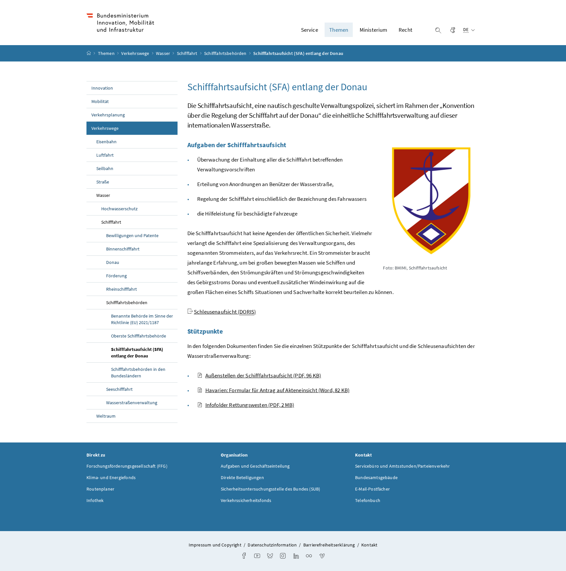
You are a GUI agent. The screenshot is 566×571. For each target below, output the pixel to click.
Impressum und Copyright (215, 545)
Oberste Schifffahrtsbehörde (138, 336)
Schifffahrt (187, 53)
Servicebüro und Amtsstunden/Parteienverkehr (402, 466)
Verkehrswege (135, 53)
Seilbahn (104, 168)
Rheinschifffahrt (121, 289)
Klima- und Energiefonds (111, 477)
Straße (102, 182)
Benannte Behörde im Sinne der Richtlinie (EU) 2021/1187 (142, 319)
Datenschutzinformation (272, 545)
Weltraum (106, 416)
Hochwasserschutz (119, 209)
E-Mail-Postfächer (372, 489)
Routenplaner (100, 489)
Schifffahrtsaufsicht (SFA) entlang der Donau (144, 352)
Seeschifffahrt (119, 389)
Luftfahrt (105, 155)
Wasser (163, 53)
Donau (112, 262)
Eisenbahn (106, 142)
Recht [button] (405, 29)
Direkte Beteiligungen (242, 477)
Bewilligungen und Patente (132, 235)
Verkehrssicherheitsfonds (246, 500)
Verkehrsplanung (108, 115)
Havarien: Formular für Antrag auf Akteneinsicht (277, 390)
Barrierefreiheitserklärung (329, 545)
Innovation (102, 88)
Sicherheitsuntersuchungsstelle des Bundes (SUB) (270, 489)
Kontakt (369, 545)
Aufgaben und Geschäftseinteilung (255, 466)
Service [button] (309, 29)
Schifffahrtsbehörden (226, 53)
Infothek (95, 500)
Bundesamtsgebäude (376, 477)
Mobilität (100, 101)
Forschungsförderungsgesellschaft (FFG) (126, 466)
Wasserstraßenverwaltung (131, 403)
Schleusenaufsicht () (225, 311)
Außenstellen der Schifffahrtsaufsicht (263, 375)
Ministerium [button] (373, 29)
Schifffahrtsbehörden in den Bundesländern (138, 372)
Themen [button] (338, 29)
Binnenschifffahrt (123, 249)
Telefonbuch (367, 500)
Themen (107, 53)
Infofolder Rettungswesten (249, 404)
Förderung (116, 276)
